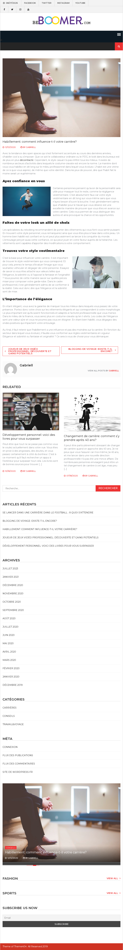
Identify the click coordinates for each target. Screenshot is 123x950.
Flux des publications (18, 755)
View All (112, 878)
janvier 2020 (11, 676)
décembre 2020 (13, 585)
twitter (46, 3)
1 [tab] (28, 865)
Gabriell (31, 147)
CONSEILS (9, 716)
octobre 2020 (12, 601)
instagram (63, 3)
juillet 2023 (10, 568)
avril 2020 (9, 651)
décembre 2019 (13, 685)
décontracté (26, 160)
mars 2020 (9, 660)
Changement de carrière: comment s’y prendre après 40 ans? (91, 438)
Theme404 (20, 946)
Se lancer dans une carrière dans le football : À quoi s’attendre (48, 512)
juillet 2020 (10, 626)
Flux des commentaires (19, 763)
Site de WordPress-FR (18, 772)
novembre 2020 (13, 593)
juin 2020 (9, 635)
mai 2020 (8, 643)
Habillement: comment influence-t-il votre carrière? (40, 529)
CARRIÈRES (9, 707)
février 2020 (11, 668)
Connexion (10, 747)
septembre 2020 (13, 610)
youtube (80, 3)
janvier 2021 (11, 576)
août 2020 (9, 618)
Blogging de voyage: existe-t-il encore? (90, 350)
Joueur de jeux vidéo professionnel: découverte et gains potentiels (29, 351)
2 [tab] (31, 865)
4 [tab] (37, 865)
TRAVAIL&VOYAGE (13, 724)
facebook (30, 3)
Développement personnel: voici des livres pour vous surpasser (29, 436)
